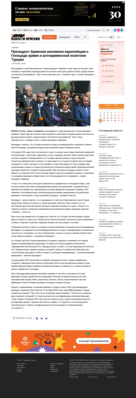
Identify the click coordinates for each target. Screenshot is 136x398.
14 (115, 115)
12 (108, 115)
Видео (53, 365)
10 (100, 115)
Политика (15, 47)
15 (118, 115)
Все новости (49, 37)
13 (111, 115)
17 (100, 118)
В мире (19, 371)
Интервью (54, 371)
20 (111, 118)
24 (101, 121)
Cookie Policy (111, 377)
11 (104, 115)
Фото (53, 367)
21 (115, 118)
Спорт (19, 369)
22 (118, 118)
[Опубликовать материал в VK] (41, 318)
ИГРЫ (77, 37)
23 (122, 118)
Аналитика (54, 369)
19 (108, 118)
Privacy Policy (74, 377)
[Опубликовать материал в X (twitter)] (46, 318)
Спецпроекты (64, 37)
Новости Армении (57, 364)
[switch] (112, 37)
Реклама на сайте (29, 360)
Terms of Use (92, 377)
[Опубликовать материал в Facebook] (37, 318)
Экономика (21, 367)
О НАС (19, 360)
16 (122, 115)
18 (104, 118)
